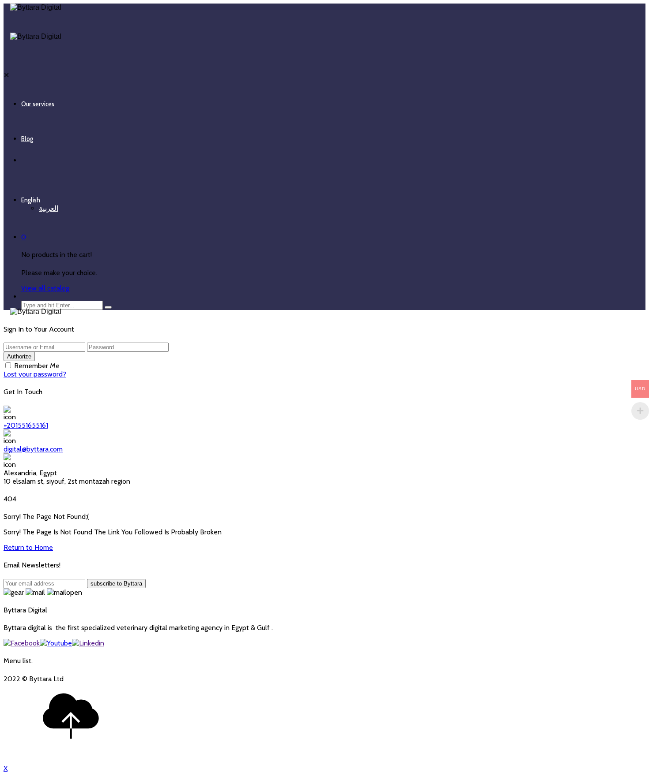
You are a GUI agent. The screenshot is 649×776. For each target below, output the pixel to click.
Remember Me (37, 366)
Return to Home (28, 547)
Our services (37, 104)
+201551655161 (26, 425)
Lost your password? (35, 374)
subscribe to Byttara (116, 583)
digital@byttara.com (33, 449)
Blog (27, 138)
